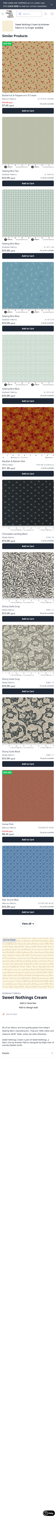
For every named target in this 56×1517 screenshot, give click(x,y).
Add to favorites (28, 1003)
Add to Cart (28, 110)
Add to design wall (28, 1007)
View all (28, 923)
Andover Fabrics (11, 993)
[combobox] (29, 14)
